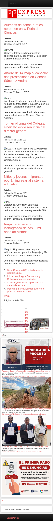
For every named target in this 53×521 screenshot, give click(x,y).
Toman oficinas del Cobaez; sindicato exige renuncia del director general (24, 127)
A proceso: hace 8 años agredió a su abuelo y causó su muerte (23, 376)
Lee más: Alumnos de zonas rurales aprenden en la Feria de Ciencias (23, 65)
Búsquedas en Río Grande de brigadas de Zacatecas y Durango (24, 414)
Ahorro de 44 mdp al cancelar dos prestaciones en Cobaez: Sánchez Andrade (26, 77)
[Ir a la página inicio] (26, 306)
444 (26, 329)
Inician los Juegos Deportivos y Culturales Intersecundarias (23, 278)
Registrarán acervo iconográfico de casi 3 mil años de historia (23, 228)
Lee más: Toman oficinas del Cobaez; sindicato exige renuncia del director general (24, 168)
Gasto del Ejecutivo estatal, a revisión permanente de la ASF (22, 452)
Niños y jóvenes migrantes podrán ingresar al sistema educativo (23, 180)
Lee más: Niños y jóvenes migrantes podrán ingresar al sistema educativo (23, 217)
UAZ (6, 295)
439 (26, 315)
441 (26, 321)
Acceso (4, 501)
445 (26, 332)
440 (26, 318)
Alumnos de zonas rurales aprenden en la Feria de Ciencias (23, 28)
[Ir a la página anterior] (26, 309)
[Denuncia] (26, 476)
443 (26, 326)
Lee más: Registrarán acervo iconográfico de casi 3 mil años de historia (26, 262)
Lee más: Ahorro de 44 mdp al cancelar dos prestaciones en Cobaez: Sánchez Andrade (24, 115)
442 (26, 323)
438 (26, 312)
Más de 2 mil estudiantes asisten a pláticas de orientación (25, 290)
